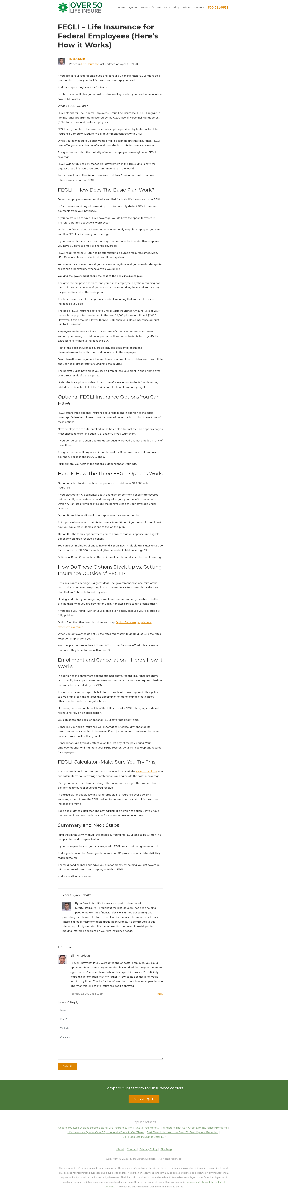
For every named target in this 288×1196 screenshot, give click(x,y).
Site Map (166, 1149)
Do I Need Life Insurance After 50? (144, 1136)
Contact (199, 7)
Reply (160, 993)
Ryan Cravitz (77, 59)
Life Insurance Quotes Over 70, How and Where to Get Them (106, 1132)
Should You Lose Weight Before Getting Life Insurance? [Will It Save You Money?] (109, 1127)
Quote (133, 7)
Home (121, 7)
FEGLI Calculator (146, 771)
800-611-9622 (218, 7)
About (187, 7)
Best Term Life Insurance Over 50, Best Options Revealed (182, 1132)
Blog (176, 7)
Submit (67, 1066)
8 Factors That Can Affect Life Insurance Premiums (195, 1127)
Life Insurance (90, 64)
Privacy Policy (149, 1149)
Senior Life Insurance (154, 7)
